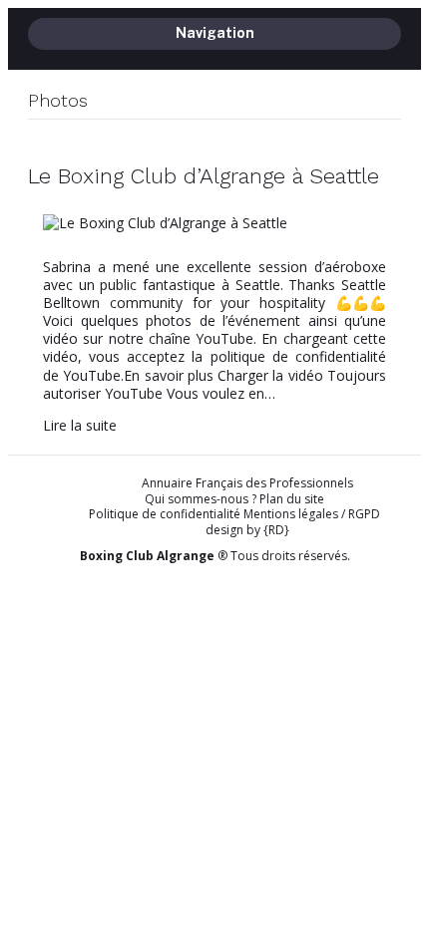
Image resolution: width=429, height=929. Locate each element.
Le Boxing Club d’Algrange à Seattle (203, 175)
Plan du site (291, 498)
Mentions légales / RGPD (311, 513)
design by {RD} (247, 530)
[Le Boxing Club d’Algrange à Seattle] (165, 222)
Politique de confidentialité (164, 513)
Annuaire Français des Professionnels (247, 483)
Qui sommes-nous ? (200, 498)
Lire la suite (80, 425)
